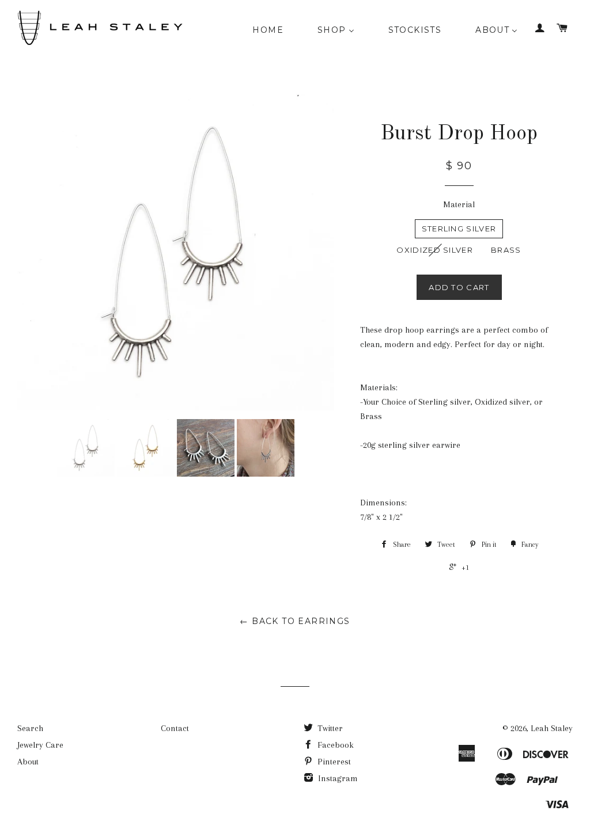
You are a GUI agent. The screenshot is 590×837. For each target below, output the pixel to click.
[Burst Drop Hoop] (86, 448)
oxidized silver (434, 249)
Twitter (329, 728)
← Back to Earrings (295, 621)
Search (30, 728)
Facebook (334, 745)
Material (459, 204)
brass (506, 249)
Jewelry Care (40, 745)
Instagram (337, 778)
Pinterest (333, 761)
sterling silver (459, 228)
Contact (175, 728)
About (28, 761)
